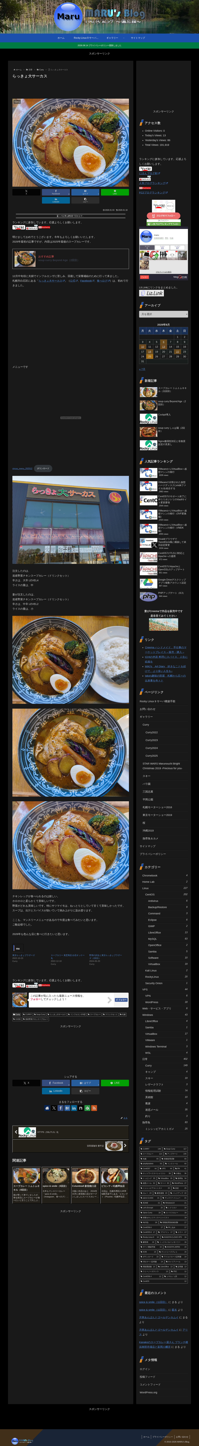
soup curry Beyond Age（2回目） (59, 260)
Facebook (86, 280)
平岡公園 (148, 799)
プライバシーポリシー (153, 854)
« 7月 (142, 369)
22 (177, 351)
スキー (146, 776)
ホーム (146, 1437)
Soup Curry (40, 1014)
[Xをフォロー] (54, 1108)
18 (149, 351)
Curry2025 (152, 755)
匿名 (174, 1309)
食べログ (102, 280)
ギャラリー (146, 716)
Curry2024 (152, 748)
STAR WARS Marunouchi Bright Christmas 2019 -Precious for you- (162, 766)
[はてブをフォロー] (67, 1108)
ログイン (145, 1369)
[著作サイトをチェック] (47, 1108)
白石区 (18, 1019)
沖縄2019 (148, 830)
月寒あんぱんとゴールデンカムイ (158, 1317)
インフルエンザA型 (78, 1014)
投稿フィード (147, 1376)
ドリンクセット (111, 1014)
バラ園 (146, 783)
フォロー (122, 1000)
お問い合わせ (147, 709)
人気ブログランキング (152, 183)
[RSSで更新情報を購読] (94, 1108)
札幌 (124, 1014)
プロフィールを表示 (163, 272)
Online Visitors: (154, 130)
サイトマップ (147, 846)
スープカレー (95, 1014)
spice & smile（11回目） (153, 1302)
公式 (72, 280)
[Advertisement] (70, 87)
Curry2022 (152, 732)
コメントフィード (150, 1384)
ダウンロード (43, 468)
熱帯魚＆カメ (150, 838)
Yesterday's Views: (156, 140)
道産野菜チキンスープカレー (36, 1019)
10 (142, 346)
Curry (18, 1014)
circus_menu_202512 (22, 468)
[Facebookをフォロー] (61, 1108)
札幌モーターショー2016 (157, 807)
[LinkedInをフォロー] (74, 1108)
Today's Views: (154, 135)
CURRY (28, 1014)
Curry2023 (152, 740)
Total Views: (152, 144)
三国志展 (148, 791)
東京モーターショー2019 (157, 815)
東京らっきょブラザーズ (23, 955)
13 (163, 346)
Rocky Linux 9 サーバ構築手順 (157, 701)
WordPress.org (148, 1392)
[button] (85, 200)
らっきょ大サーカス (50, 280)
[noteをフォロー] (81, 1108)
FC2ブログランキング (152, 192)
